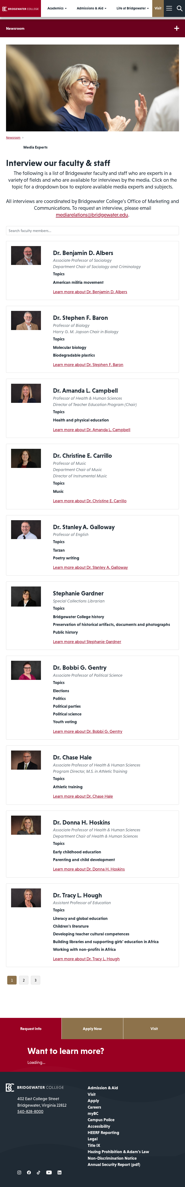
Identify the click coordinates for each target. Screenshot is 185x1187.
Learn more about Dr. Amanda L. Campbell (91, 429)
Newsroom (15, 28)
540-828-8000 (30, 1111)
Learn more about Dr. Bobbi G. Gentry (87, 731)
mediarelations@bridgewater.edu (92, 215)
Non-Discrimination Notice (112, 1158)
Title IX (94, 1145)
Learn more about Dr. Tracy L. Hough (86, 958)
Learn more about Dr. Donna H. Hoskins (89, 869)
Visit (154, 1028)
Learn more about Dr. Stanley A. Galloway (90, 567)
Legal (93, 1138)
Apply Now (92, 1028)
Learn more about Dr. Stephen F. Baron (88, 364)
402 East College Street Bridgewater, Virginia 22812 (41, 1101)
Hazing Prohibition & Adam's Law (118, 1151)
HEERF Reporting (103, 1132)
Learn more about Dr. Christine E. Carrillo (89, 500)
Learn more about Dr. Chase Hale (83, 796)
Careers (94, 1107)
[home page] (35, 1087)
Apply (93, 1100)
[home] (20, 8)
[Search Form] (179, 8)
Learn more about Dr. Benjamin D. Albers (90, 291)
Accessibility (99, 1126)
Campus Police (101, 1119)
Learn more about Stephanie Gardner (87, 641)
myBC (93, 1113)
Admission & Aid (103, 1087)
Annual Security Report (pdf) (114, 1164)
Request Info (30, 1028)
